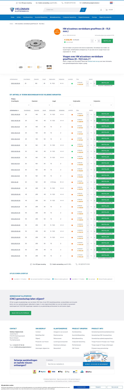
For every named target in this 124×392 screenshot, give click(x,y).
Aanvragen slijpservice (42, 348)
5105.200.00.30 (15, 188)
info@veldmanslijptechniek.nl (90, 3)
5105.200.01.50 (15, 219)
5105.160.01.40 (15, 170)
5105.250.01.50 (15, 256)
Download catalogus (60, 345)
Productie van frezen (42, 342)
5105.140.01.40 (15, 133)
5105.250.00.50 (15, 237)
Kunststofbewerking (78, 335)
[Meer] (98, 41)
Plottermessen (76, 345)
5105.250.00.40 (15, 231)
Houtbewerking (76, 332)
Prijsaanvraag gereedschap (100, 348)
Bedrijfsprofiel (40, 335)
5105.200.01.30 (15, 207)
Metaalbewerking (77, 338)
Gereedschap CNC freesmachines (102, 335)
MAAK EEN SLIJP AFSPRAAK (20, 313)
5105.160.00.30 (15, 83)
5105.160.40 (14, 182)
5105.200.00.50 (15, 200)
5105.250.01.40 (15, 250)
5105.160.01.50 (15, 176)
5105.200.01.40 (15, 213)
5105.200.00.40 (15, 194)
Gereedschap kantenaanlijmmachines (103, 332)
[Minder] (92, 41)
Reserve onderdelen (105, 86)
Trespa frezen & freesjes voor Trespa (103, 342)
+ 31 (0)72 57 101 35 (18, 345)
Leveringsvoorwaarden (61, 342)
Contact (38, 332)
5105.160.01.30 (15, 164)
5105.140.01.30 (15, 127)
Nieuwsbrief (57, 348)
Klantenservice (58, 335)
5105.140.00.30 (15, 114)
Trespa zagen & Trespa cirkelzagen (102, 345)
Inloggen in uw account (61, 332)
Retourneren (57, 338)
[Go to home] (19, 10)
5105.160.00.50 (15, 157)
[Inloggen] (101, 10)
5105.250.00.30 (15, 225)
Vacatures (39, 345)
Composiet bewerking (78, 342)
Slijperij (38, 338)
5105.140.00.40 (15, 121)
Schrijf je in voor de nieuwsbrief (96, 364)
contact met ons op (93, 61)
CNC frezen (75, 348)
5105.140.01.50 (15, 139)
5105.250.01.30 (15, 243)
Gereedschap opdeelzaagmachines (102, 338)
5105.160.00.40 (15, 151)
